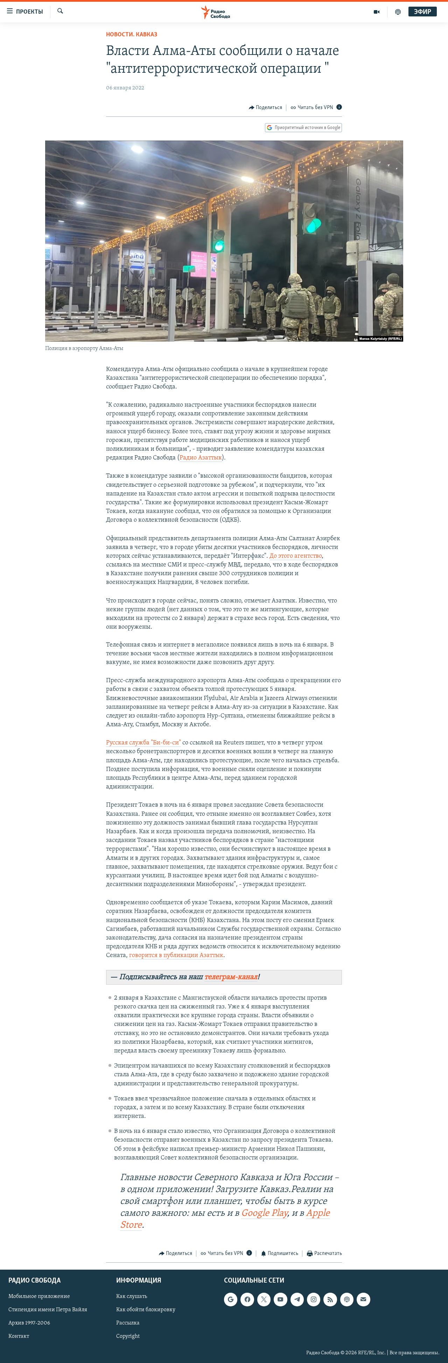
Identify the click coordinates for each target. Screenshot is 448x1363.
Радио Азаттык (201, 458)
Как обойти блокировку (145, 1310)
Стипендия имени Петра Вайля (47, 1310)
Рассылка (128, 1323)
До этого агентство (296, 556)
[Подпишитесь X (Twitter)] (264, 1299)
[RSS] (330, 1299)
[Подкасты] (347, 1299)
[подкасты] (397, 12)
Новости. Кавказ (131, 35)
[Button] (265, 107)
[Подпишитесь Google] (230, 1299)
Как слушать (131, 1296)
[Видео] (376, 12)
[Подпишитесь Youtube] (280, 1299)
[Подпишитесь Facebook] (247, 1299)
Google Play (264, 1213)
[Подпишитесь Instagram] (313, 1299)
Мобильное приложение (39, 1296)
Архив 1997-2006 (29, 1323)
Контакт (18, 1336)
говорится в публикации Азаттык (176, 955)
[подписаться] (363, 1299)
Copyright (128, 1336)
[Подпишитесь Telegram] (297, 1299)
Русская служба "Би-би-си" (143, 743)
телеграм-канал (230, 977)
